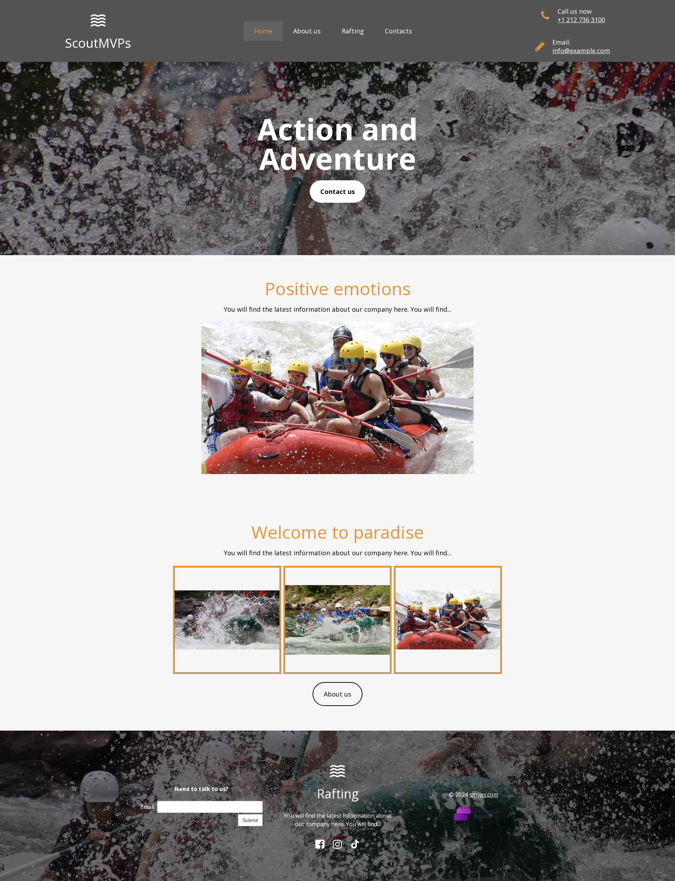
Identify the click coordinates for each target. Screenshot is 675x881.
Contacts (398, 31)
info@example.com (581, 50)
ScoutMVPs (98, 43)
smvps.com (483, 794)
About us (307, 31)
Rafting (353, 31)
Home (263, 31)
